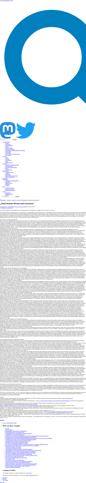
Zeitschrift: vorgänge (9, 189)
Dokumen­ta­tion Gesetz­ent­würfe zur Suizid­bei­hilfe (16, 431)
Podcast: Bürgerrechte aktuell (11, 175)
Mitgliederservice (9, 194)
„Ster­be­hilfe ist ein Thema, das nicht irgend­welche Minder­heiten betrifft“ (20, 439)
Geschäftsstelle (8, 160)
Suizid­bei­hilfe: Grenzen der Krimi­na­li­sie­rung (14, 434)
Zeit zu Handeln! (9, 429)
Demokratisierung (9, 145)
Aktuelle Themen (6, 142)
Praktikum (7, 184)
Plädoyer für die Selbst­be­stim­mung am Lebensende (16, 457)
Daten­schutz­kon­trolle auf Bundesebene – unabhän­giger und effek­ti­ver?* (20, 465)
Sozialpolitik (8, 152)
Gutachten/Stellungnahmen (11, 167)
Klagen (6, 168)
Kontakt (7, 195)
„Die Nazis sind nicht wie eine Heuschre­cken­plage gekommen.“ (19, 461)
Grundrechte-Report (9, 172)
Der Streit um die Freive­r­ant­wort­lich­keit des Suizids (16, 443)
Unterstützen (5, 179)
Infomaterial (7, 192)
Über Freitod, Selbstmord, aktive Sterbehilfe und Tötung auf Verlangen (20, 452)
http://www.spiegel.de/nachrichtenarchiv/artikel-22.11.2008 (58, 411)
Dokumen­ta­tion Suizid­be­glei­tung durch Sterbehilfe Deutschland (18, 449)
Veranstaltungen (8, 169)
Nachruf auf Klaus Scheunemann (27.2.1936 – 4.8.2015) (17, 466)
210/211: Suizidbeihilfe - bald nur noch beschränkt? (15, 206)
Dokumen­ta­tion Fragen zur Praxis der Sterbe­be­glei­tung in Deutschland (20, 451)
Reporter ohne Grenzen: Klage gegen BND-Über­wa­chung (17, 462)
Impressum (5, 477)
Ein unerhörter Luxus (9, 459)
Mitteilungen (8, 174)
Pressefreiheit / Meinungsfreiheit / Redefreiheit (15, 150)
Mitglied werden (8, 183)
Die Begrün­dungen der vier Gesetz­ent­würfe (14, 432)
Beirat (6, 161)
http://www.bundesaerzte (67, 398)
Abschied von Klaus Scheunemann (12, 467)
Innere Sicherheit (9, 148)
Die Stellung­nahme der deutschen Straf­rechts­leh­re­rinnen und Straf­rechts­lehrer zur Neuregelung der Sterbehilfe (28, 438)
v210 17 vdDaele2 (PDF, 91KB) (10, 423)
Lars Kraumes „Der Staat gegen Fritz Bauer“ (14, 460)
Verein (6, 157)
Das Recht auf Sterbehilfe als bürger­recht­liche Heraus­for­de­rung (18, 454)
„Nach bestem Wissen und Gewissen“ (13, 448)
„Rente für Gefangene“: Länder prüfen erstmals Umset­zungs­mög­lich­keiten (21, 463)
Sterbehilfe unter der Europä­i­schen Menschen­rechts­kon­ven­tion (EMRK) (20, 437)
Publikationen (6, 171)
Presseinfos (5, 178)
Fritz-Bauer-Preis (9, 166)
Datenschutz (8, 144)
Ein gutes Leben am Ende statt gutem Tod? (14, 456)
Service (4, 191)
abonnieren (29, 475)
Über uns (5, 156)
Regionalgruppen (9, 162)
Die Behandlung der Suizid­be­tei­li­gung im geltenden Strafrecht (18, 433)
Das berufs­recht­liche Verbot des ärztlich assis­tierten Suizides (18, 440)
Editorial (7, 428)
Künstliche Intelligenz (10, 149)
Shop (4, 186)
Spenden (7, 185)
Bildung (7, 143)
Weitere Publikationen (10, 177)
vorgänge (7, 173)
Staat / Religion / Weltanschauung (12, 154)
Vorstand (7, 158)
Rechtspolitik (8, 151)
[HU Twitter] (26, 138)
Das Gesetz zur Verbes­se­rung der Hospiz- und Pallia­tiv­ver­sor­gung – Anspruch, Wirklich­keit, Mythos (26, 444)
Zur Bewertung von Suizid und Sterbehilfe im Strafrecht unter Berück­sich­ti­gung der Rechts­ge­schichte (27, 436)
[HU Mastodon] (8, 138)
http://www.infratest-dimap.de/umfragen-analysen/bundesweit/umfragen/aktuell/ (53, 400)
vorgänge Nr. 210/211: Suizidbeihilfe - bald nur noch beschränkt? (25, 200)
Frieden (7, 146)
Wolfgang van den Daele (7, 208)
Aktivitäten (5, 163)
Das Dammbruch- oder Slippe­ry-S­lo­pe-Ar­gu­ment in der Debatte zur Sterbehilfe (22, 445)
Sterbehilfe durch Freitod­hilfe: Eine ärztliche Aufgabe (16, 442)
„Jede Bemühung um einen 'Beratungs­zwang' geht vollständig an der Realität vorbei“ (23, 450)
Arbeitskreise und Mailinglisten (12, 165)
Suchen (14, 139)
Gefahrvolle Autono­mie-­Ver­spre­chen (13, 446)
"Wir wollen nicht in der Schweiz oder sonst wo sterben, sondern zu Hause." (21, 455)
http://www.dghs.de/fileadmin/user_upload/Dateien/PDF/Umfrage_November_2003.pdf (18, 404)
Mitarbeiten (7, 182)
